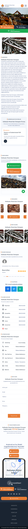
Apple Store (15, 451)
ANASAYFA (14, 505)
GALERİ (14, 516)
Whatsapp (22, 489)
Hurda (23, 431)
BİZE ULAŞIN (14, 523)
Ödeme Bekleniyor (20, 346)
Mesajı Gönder (14, 415)
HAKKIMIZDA (14, 509)
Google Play (15, 455)
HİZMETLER (14, 512)
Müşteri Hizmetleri (8, 489)
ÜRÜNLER (14, 519)
